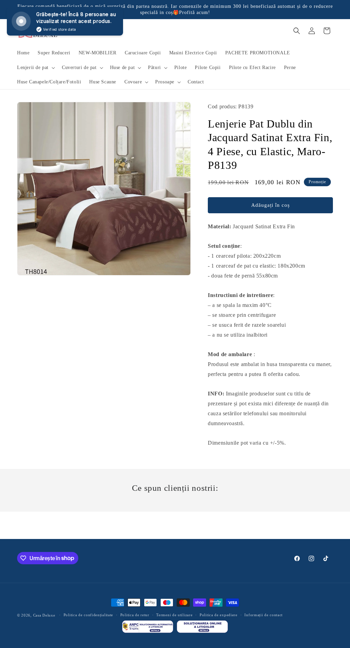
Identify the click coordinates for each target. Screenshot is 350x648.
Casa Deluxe (44, 615)
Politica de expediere (219, 615)
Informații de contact (263, 615)
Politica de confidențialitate (88, 615)
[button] (35, 67)
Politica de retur (134, 615)
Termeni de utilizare (174, 615)
